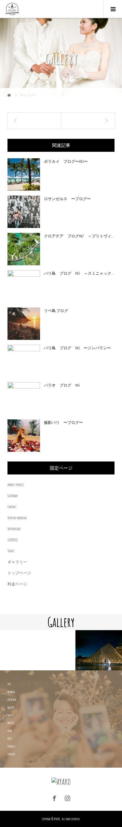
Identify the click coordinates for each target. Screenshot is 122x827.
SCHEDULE (12, 539)
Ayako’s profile (15, 484)
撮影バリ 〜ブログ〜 (63, 422)
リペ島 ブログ (56, 310)
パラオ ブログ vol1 (62, 385)
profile (10, 723)
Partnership (13, 528)
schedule (11, 746)
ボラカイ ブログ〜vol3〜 (66, 161)
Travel (10, 550)
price (9, 738)
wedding (11, 692)
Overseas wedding (17, 517)
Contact (11, 506)
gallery (10, 707)
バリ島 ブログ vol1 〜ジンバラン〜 (77, 347)
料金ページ (17, 583)
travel (10, 715)
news (9, 731)
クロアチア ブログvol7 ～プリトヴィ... (79, 236)
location (11, 699)
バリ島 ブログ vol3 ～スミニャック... (79, 273)
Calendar (12, 495)
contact (11, 754)
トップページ (19, 572)
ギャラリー (17, 561)
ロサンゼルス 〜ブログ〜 (67, 198)
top (9, 684)
